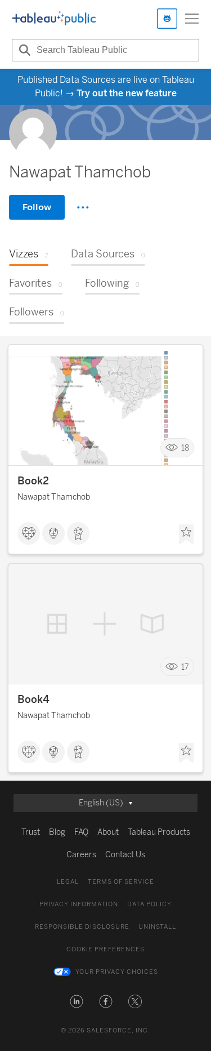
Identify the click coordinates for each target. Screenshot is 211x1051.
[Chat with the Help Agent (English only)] (167, 18)
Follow (37, 207)
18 (185, 448)
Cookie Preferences (105, 949)
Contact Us (125, 854)
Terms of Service (121, 881)
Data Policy (149, 904)
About (108, 832)
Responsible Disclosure (82, 926)
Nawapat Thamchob (53, 497)
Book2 (33, 481)
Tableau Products (159, 832)
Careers (81, 854)
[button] (77, 1001)
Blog (57, 832)
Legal (68, 881)
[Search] (23, 50)
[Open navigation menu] (192, 18)
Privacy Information (78, 904)
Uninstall (157, 926)
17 (185, 666)
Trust (30, 832)
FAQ (81, 832)
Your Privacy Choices (116, 972)
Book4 (33, 699)
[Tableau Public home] (54, 18)
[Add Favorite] (186, 534)
